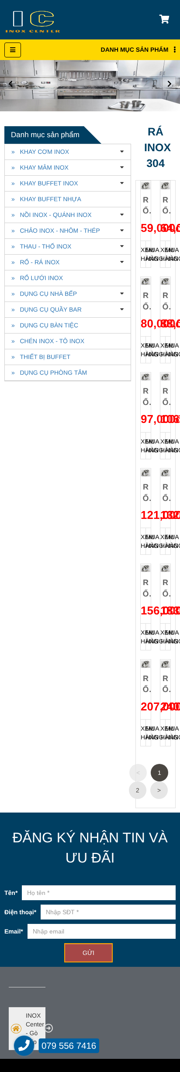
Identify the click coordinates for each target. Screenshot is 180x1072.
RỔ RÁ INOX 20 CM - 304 (165, 205)
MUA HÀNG (148, 254)
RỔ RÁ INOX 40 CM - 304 (165, 684)
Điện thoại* (20, 912)
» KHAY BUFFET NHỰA (46, 198)
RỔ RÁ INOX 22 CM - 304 (145, 301)
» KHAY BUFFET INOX (44, 183)
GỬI (88, 952)
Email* (13, 931)
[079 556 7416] (24, 1046)
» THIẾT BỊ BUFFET (40, 356)
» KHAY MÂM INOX (40, 167)
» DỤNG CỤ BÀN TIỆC (44, 325)
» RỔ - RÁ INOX (35, 262)
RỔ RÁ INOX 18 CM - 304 (145, 205)
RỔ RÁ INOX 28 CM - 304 (165, 397)
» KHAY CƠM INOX (40, 151)
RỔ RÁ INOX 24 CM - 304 (165, 301)
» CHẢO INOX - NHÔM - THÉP (55, 230)
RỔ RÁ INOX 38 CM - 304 (145, 684)
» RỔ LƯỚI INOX (37, 277)
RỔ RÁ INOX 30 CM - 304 (145, 493)
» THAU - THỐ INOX (41, 246)
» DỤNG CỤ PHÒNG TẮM (49, 372)
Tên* (10, 892)
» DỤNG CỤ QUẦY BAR (46, 309)
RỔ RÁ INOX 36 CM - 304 (165, 588)
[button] (169, 83)
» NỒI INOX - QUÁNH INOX (51, 214)
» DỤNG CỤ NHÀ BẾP (44, 293)
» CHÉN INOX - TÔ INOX (47, 340)
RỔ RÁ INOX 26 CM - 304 (145, 397)
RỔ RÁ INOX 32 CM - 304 (165, 493)
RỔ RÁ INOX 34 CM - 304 (145, 588)
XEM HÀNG (143, 254)
